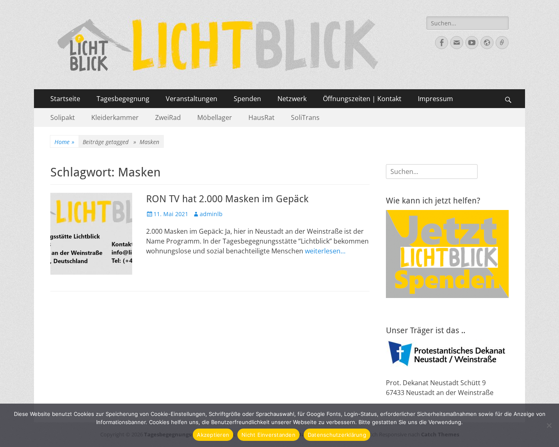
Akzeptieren (213, 434)
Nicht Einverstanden (268, 434)
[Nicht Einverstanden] (549, 425)
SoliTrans (305, 117)
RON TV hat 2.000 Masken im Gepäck (227, 199)
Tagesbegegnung (123, 98)
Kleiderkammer (115, 117)
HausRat (261, 117)
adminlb (211, 214)
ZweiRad (168, 117)
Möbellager (214, 117)
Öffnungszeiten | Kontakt (362, 98)
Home (64, 142)
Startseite (65, 98)
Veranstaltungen (191, 98)
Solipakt (62, 117)
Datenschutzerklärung (337, 434)
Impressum (435, 98)
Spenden (247, 98)
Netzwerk (292, 98)
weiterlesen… (325, 250)
